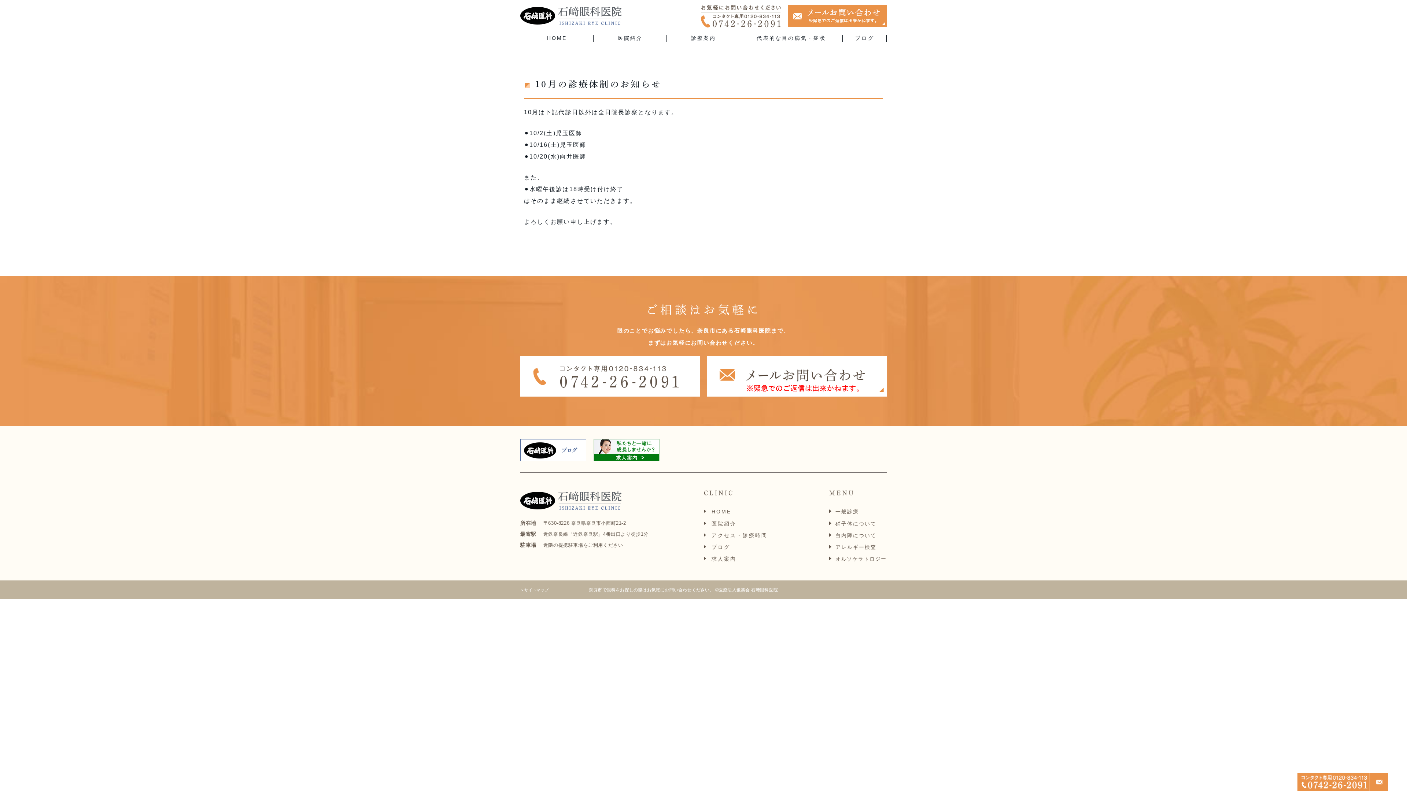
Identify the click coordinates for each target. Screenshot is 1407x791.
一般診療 (847, 512)
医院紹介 (724, 524)
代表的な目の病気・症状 (791, 38)
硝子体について (855, 524)
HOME (557, 38)
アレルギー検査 (855, 547)
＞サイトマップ (534, 590)
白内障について (855, 535)
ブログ (864, 38)
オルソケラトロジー (861, 559)
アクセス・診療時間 (740, 535)
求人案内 (724, 559)
